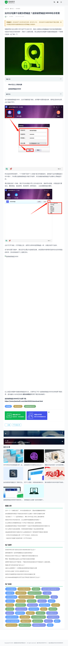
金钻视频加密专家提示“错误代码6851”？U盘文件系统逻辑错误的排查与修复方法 (27, 526)
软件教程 (18, 8)
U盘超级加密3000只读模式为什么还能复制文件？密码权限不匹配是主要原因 (26, 532)
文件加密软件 (52, 613)
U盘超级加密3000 (34, 593)
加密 (54, 597)
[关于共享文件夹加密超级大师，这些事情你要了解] (13, 459)
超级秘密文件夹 (25, 625)
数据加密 (10, 613)
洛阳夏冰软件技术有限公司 (20, 643)
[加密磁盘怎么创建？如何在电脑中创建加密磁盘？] (34, 491)
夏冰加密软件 (18, 406)
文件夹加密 (25, 617)
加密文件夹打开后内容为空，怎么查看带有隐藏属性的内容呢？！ (23, 519)
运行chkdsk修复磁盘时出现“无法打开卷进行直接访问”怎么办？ (22, 577)
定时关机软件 (34, 609)
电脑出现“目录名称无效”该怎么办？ (15, 565)
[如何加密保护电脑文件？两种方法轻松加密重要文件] (13, 473)
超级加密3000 (11, 625)
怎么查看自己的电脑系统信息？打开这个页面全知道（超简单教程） (23, 523)
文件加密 (40, 613)
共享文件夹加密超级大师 (26, 597)
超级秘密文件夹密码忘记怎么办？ (33, 465)
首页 (13, 8)
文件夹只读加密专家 (12, 621)
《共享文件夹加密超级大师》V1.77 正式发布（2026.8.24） (22, 535)
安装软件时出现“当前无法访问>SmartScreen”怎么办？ (20, 549)
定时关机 (10, 609)
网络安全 (48, 621)
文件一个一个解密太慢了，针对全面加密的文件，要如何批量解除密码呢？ (25, 510)
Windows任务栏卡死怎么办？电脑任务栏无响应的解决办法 (21, 556)
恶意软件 (53, 609)
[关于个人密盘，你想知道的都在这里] (34, 477)
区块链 (51, 601)
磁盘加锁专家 (37, 621)
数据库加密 (20, 613)
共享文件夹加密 (11, 597)
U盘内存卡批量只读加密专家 (51, 589)
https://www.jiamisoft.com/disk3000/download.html (24, 401)
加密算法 (31, 601)
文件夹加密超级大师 (38, 617)
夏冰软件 (56, 605)
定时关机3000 (21, 609)
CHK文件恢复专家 (24, 589)
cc (7, 16)
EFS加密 (36, 589)
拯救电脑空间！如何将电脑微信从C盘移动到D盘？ (19, 552)
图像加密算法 (20, 605)
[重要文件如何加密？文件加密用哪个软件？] (55, 456)
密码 (43, 609)
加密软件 (42, 601)
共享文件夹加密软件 (42, 597)
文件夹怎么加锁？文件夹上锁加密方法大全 (17, 571)
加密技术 (10, 601)
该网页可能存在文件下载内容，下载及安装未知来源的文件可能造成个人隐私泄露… (28, 562)
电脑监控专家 (26, 621)
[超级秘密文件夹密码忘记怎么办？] (34, 456)
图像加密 (10, 605)
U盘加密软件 (21, 593)
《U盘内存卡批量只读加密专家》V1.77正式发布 (18, 538)
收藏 (9, 425)
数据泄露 (30, 613)
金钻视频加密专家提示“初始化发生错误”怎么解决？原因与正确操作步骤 (25, 513)
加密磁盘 (8, 406)
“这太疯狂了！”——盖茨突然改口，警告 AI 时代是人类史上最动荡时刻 (24, 516)
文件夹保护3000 (12, 617)
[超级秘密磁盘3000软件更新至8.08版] (13, 494)
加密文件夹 (21, 601)
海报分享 (17, 425)
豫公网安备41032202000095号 (56, 643)
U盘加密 (10, 593)
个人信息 (47, 593)
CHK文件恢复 (11, 589)
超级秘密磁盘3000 (30, 406)
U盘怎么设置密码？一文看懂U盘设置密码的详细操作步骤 (21, 568)
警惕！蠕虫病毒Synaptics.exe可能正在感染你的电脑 (20, 559)
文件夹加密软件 (53, 617)
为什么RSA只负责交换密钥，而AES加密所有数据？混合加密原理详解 (24, 529)
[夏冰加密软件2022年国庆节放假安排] (55, 477)
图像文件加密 (32, 605)
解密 (57, 621)
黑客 (50, 625)
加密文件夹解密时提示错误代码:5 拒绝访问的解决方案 (20, 574)
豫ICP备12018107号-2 (42, 643)
